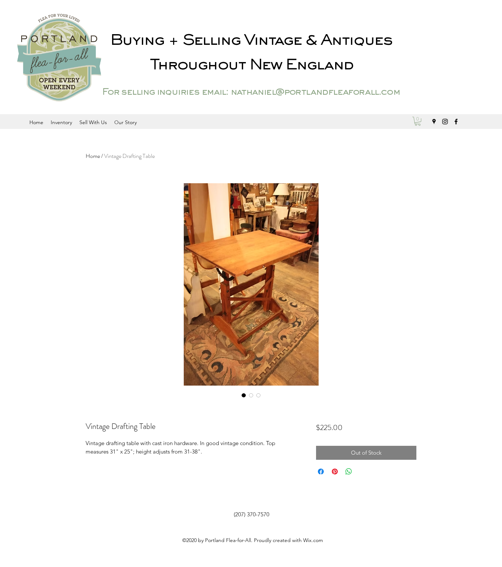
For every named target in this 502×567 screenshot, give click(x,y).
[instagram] (445, 121)
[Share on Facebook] (320, 471)
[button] (417, 121)
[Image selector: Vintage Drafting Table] (243, 395)
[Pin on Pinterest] (334, 471)
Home (93, 156)
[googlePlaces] (434, 121)
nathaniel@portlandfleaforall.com (315, 92)
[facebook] (456, 121)
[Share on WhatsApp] (348, 471)
